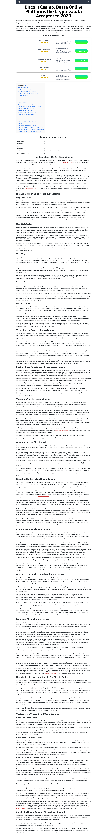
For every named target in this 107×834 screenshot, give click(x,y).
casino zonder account (43, 496)
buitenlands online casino (61, 430)
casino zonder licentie (31, 188)
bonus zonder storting (51, 673)
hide (25, 85)
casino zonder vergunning (66, 162)
